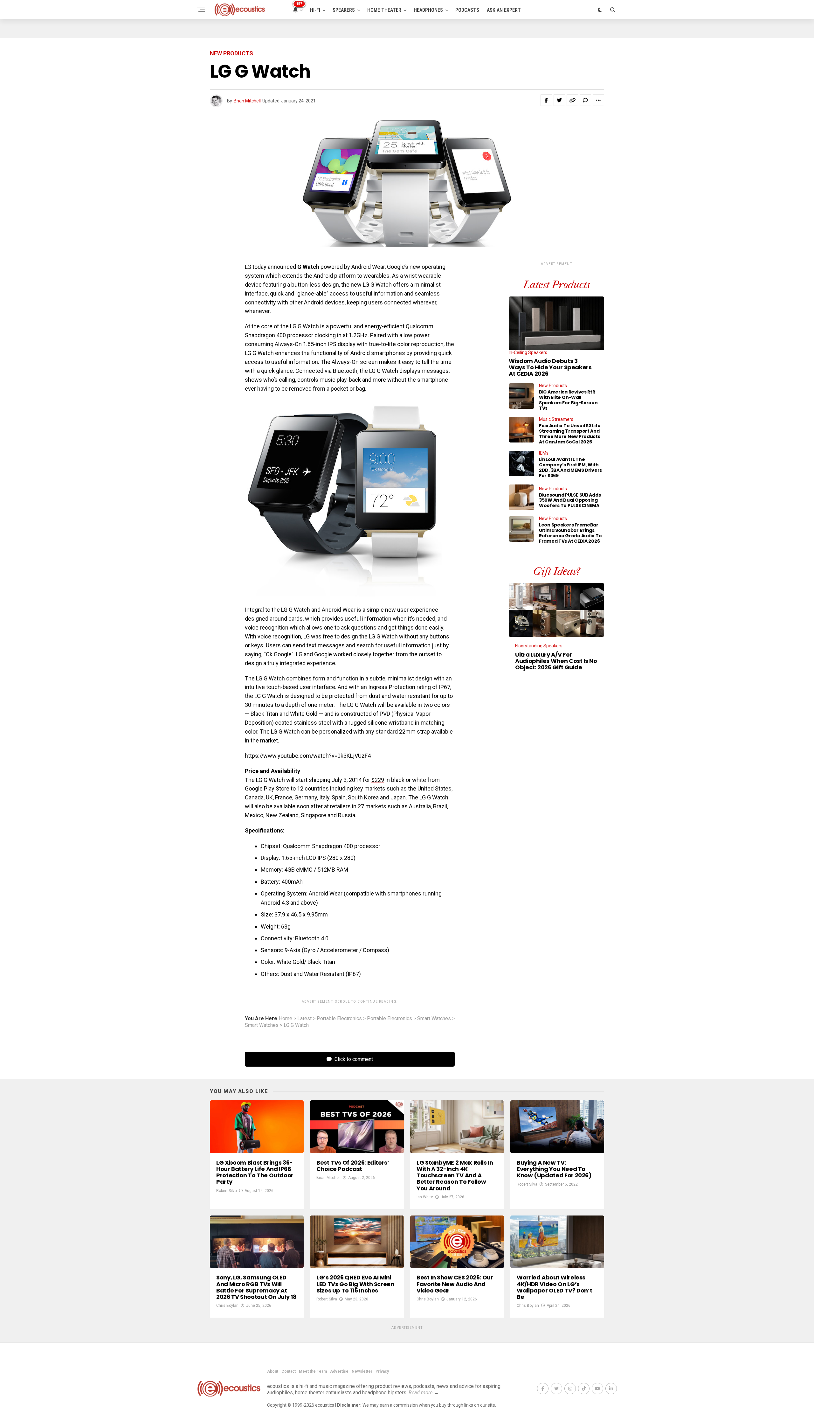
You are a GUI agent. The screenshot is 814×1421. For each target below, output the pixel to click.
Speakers (344, 10)
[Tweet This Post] (559, 100)
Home (285, 1018)
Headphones (428, 10)
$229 (377, 780)
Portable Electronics (339, 1018)
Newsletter (362, 1371)
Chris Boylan (227, 1305)
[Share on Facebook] (546, 100)
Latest (304, 1018)
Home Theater (384, 10)
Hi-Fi (315, 10)
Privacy (382, 1371)
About (272, 1371)
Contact (288, 1371)
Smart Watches (434, 1018)
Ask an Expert (504, 10)
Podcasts (467, 10)
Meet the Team (313, 1371)
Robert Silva (226, 1190)
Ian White (425, 1197)
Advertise (339, 1371)
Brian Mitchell (247, 100)
